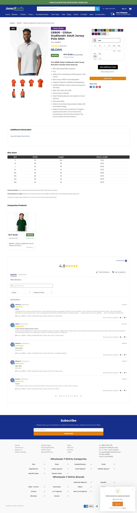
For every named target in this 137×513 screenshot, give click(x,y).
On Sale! (84, 14)
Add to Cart (108, 78)
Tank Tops (55, 14)
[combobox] (20, 292)
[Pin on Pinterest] (100, 87)
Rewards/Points (47, 452)
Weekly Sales (46, 445)
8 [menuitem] (74, 396)
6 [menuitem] (70, 396)
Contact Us (19, 447)
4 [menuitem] (66, 396)
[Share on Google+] (97, 87)
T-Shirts (23, 14)
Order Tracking (20, 452)
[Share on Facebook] (91, 87)
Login (69, 452)
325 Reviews (63, 46)
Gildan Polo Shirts (23, 136)
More (76, 14)
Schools (70, 450)
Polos (30, 14)
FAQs (69, 445)
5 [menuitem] (68, 396)
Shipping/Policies (47, 447)
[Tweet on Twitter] (94, 87)
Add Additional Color (108, 67)
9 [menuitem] (77, 396)
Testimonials (45, 450)
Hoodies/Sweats (42, 14)
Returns (70, 447)
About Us (18, 450)
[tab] (102, 272)
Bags (69, 14)
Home (7, 14)
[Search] (97, 9)
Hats (63, 14)
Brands (14, 14)
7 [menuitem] (72, 396)
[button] (18, 316)
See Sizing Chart (107, 72)
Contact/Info (100, 14)
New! (91, 14)
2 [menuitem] (61, 396)
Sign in (124, 9)
